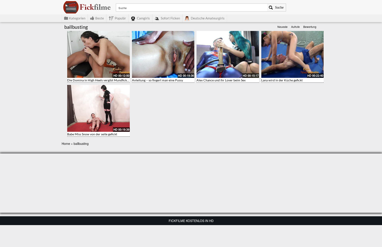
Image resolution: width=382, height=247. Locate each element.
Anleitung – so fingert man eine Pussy (157, 80)
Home (66, 143)
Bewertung (309, 27)
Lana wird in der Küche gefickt (282, 80)
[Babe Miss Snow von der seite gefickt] (98, 108)
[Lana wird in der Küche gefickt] (292, 54)
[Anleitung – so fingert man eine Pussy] (163, 54)
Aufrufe (295, 27)
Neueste (282, 27)
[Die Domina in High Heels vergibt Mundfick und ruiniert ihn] (98, 54)
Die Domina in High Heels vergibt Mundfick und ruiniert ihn (108, 80)
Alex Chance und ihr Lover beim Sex (221, 80)
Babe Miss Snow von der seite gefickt (92, 134)
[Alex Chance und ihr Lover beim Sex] (228, 54)
